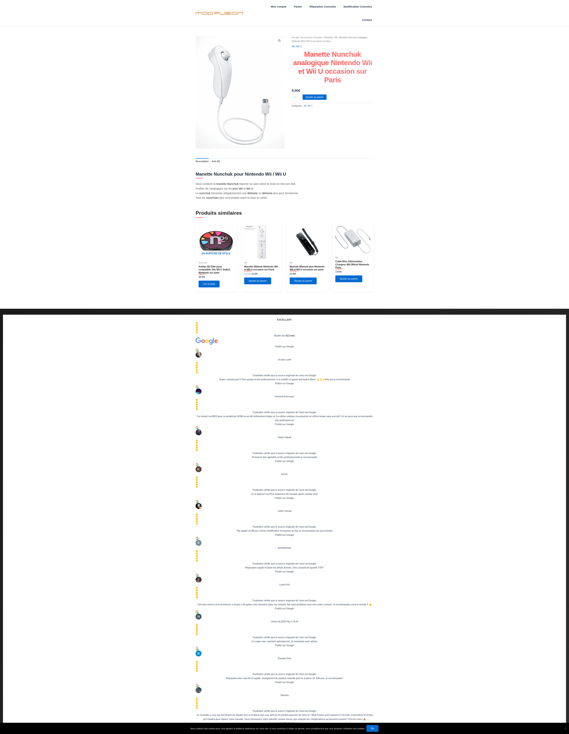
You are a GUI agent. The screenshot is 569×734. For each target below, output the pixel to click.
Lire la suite (209, 284)
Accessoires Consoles (311, 37)
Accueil (295, 37)
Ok (372, 728)
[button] (279, 40)
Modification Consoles (357, 6)
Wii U (299, 46)
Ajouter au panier (315, 97)
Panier (298, 6)
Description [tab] (202, 161)
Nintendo (328, 37)
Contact (367, 20)
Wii (336, 37)
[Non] (565, 728)
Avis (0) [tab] (216, 161)
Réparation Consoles (322, 6)
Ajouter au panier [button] (258, 281)
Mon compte (278, 6)
